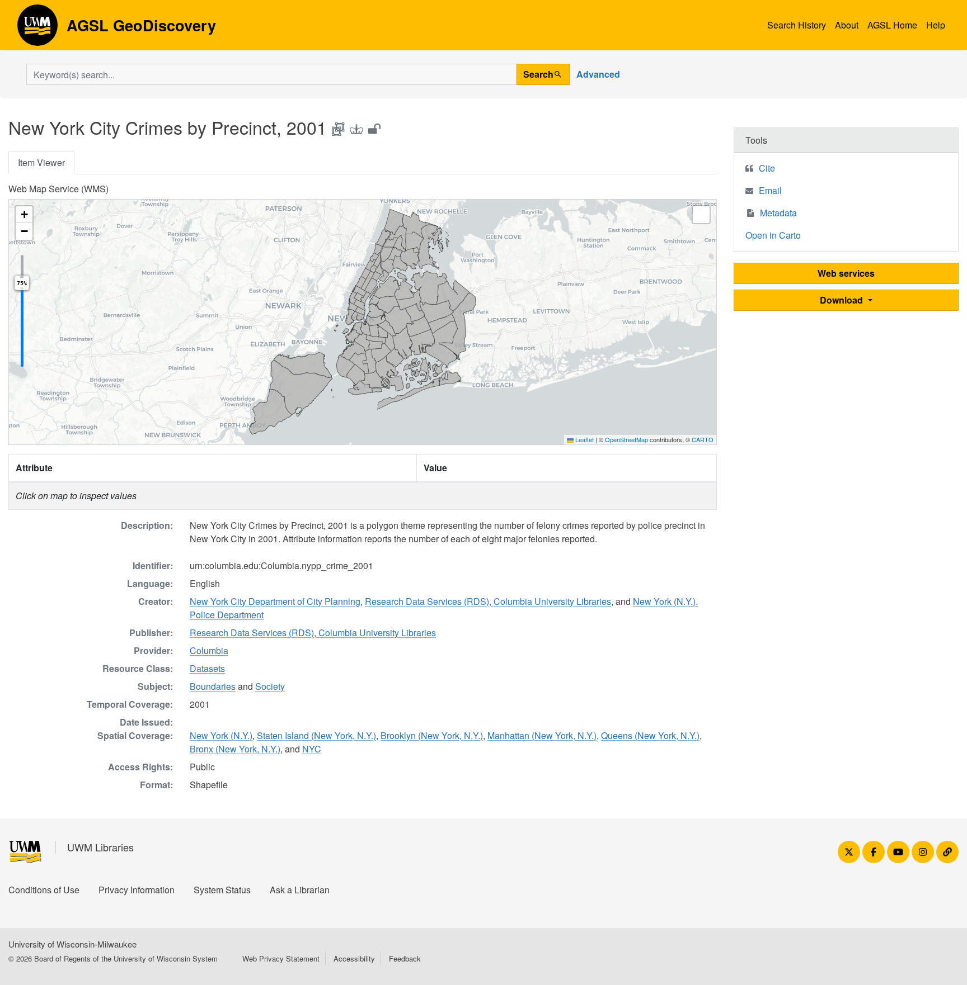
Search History (796, 24)
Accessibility (354, 958)
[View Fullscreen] (701, 214)
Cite (767, 168)
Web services (846, 273)
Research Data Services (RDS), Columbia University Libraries (488, 601)
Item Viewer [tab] (41, 162)
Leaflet (584, 439)
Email (770, 190)
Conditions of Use (43, 889)
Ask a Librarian (300, 889)
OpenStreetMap (626, 439)
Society (270, 686)
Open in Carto (773, 235)
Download (842, 299)
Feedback (405, 958)
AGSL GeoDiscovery (37, 29)
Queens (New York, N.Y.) (650, 735)
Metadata (778, 212)
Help (935, 24)
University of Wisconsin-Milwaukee (72, 944)
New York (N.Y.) (221, 735)
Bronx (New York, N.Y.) (235, 748)
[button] (24, 214)
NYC (311, 748)
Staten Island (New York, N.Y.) (316, 735)
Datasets (207, 668)
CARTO (702, 439)
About (846, 24)
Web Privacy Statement (281, 958)
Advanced (598, 74)
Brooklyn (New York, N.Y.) (432, 735)
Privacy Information (136, 889)
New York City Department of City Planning (275, 601)
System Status (222, 889)
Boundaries (213, 686)
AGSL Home (892, 24)
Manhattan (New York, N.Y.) (542, 735)
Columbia (209, 650)
